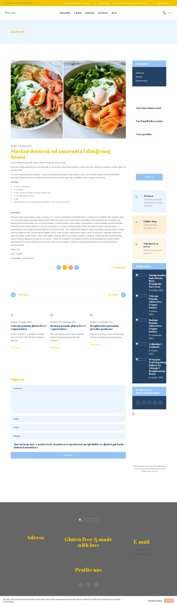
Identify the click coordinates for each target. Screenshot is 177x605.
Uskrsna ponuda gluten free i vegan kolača (28, 327)
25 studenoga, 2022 (67, 322)
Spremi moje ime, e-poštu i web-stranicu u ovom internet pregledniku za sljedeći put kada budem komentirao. (69, 446)
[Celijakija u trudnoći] (141, 346)
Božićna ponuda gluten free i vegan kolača (68, 327)
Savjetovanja (141, 80)
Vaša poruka (144, 134)
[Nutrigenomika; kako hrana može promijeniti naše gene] (141, 277)
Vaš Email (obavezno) (149, 121)
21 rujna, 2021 (25, 146)
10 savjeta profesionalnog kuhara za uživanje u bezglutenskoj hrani (157, 366)
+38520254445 (162, 3)
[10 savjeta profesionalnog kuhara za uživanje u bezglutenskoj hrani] (141, 361)
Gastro (19, 253)
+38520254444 (104, 3)
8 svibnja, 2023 (156, 290)
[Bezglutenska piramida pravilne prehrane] (91, 315)
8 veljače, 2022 (156, 377)
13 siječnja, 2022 (105, 322)
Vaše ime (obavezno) (148, 108)
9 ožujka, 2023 (25, 322)
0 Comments (119, 267)
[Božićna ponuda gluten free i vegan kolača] (51, 315)
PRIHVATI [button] (169, 600)
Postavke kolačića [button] (155, 600)
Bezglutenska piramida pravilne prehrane (104, 327)
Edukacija (140, 73)
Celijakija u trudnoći (155, 345)
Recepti (14, 146)
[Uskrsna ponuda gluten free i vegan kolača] (12, 315)
